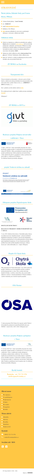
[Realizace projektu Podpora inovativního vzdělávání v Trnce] (17, 143)
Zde (4, 31)
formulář (3, 93)
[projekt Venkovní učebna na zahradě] (17, 182)
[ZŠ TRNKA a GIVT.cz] (17, 117)
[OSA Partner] (17, 305)
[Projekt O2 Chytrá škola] (17, 261)
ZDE (22, 88)
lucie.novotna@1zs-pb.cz (12, 26)
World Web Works (30, 472)
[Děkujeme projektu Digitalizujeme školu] (17, 214)
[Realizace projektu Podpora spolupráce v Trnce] (17, 344)
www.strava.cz (19, 44)
